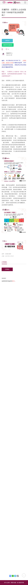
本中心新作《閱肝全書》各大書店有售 (14, 582)
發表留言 (4, 278)
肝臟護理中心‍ (9, 53)
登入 (13, 281)
